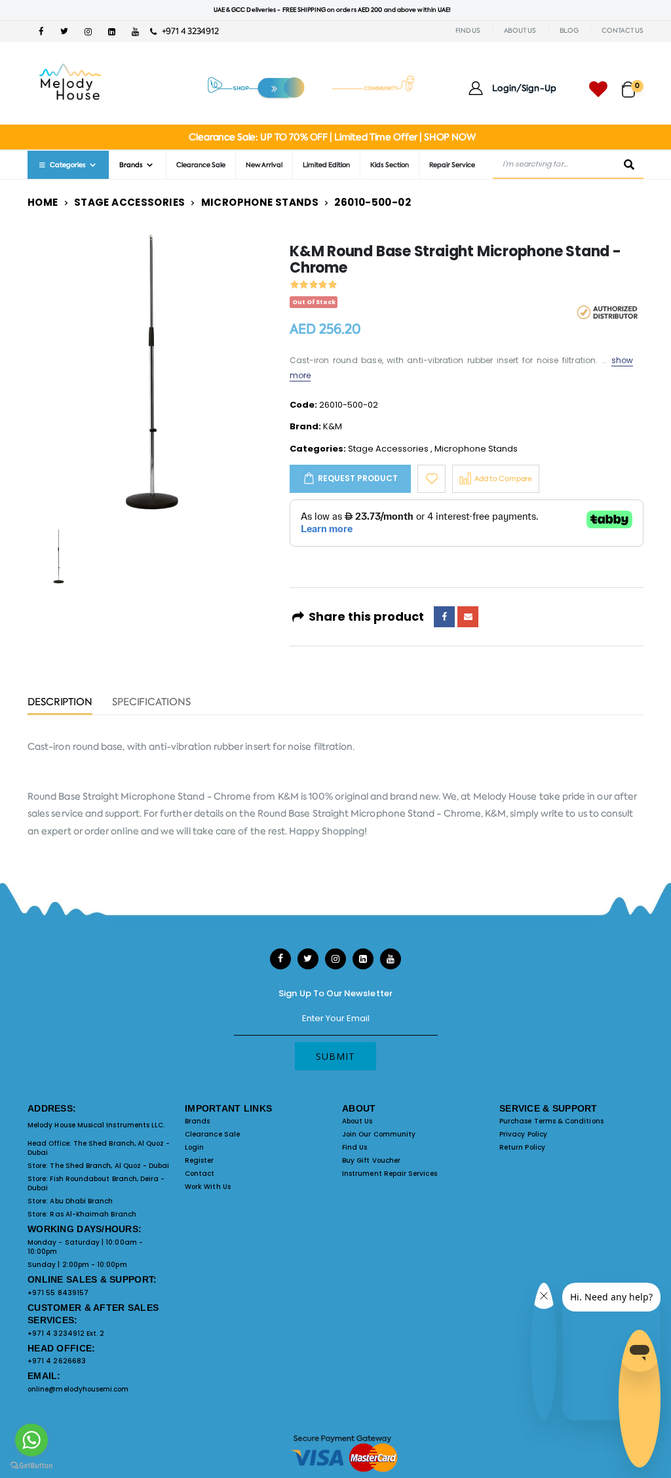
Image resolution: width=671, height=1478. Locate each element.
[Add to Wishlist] (431, 479)
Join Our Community (378, 1134)
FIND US (467, 30)
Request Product (358, 478)
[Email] (467, 616)
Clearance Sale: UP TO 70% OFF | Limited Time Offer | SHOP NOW (332, 137)
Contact (199, 1173)
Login (194, 1147)
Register (199, 1160)
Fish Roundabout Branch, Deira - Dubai (96, 1183)
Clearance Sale (200, 165)
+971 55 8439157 (58, 1293)
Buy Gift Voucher (371, 1160)
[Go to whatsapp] (31, 1440)
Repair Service (452, 165)
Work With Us (208, 1187)
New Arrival (264, 165)
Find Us (354, 1147)
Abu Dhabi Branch (81, 1201)
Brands (197, 1121)
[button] (632, 83)
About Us (357, 1121)
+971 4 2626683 (57, 1361)
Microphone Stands (259, 202)
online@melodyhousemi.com (78, 1389)
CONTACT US (622, 30)
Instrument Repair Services (389, 1173)
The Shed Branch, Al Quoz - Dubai (99, 1147)
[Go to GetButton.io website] (31, 1465)
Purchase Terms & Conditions (551, 1121)
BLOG (569, 30)
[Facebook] (444, 616)
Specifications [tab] (151, 703)
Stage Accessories (129, 202)
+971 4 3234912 (187, 31)
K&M (332, 426)
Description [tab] (60, 703)
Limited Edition (326, 165)
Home (43, 202)
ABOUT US (520, 30)
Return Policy (522, 1147)
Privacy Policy (523, 1134)
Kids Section (389, 165)
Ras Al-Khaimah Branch (93, 1214)
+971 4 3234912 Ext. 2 (66, 1333)
